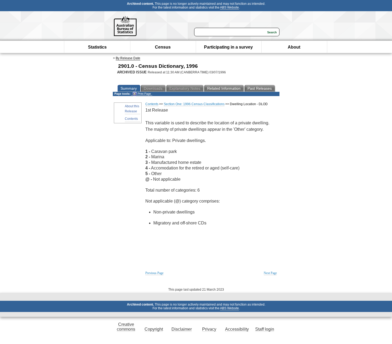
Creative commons (126, 326)
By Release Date (128, 58)
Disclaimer (181, 329)
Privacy (209, 329)
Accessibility (237, 329)
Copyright (154, 329)
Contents (131, 119)
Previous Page (154, 273)
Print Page (144, 93)
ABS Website (229, 7)
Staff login (264, 329)
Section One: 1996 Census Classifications (194, 104)
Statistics (97, 47)
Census (163, 47)
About (294, 47)
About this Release (132, 108)
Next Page (270, 273)
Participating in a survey (228, 47)
